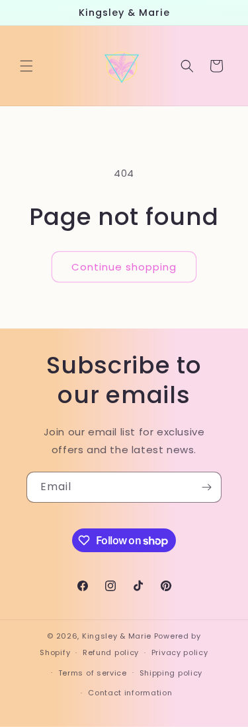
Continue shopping (124, 267)
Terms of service (92, 673)
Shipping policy (171, 673)
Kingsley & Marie (116, 636)
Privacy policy (179, 652)
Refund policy (111, 652)
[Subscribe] (206, 487)
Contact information (130, 692)
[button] (26, 65)
